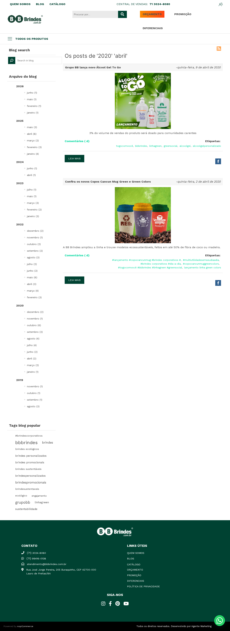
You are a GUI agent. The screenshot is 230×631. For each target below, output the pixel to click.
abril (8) (31, 133)
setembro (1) (34, 399)
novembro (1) (35, 237)
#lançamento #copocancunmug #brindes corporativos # (146, 259)
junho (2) (32, 351)
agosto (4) (33, 338)
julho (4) (32, 345)
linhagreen (42, 502)
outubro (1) (33, 393)
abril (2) (31, 358)
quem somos (135, 552)
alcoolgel (185, 145)
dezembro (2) (35, 230)
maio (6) (32, 277)
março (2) (33, 140)
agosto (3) (33, 257)
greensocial (170, 145)
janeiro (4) (33, 153)
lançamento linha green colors (202, 267)
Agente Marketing (201, 626)
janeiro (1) (32, 112)
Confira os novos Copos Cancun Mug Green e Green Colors (108, 181)
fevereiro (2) (34, 209)
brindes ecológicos (27, 449)
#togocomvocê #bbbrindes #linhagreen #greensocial (150, 267)
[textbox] (35, 60)
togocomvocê (124, 145)
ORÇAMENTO (152, 14)
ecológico (21, 495)
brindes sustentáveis (28, 469)
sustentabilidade (26, 509)
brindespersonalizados (30, 475)
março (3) (33, 202)
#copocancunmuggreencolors (201, 263)
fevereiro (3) (34, 147)
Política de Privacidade (143, 586)
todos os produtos (31, 38)
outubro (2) (34, 244)
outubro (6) (34, 325)
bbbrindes (26, 442)
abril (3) (31, 284)
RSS (219, 48)
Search (11, 60)
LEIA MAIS (74, 158)
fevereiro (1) (34, 106)
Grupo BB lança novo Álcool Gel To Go (93, 67)
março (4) (33, 290)
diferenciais (135, 580)
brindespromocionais (30, 482)
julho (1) (31, 189)
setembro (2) (35, 250)
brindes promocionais (29, 462)
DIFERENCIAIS (153, 28)
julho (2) (32, 264)
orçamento (135, 569)
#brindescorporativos (29, 435)
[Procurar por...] (122, 14)
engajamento (39, 495)
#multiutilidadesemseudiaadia (201, 259)
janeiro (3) (33, 216)
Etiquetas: (212, 141)
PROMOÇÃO (182, 14)
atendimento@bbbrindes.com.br (46, 564)
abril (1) (31, 175)
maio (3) (32, 127)
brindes (47, 442)
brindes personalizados (31, 455)
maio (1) (31, 99)
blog (130, 558)
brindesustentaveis (27, 489)
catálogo (133, 564)
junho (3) (32, 270)
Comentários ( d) (77, 141)
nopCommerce (25, 626)
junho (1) (32, 92)
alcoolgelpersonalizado (207, 145)
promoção (134, 575)
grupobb (22, 502)
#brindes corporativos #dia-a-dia (161, 263)
